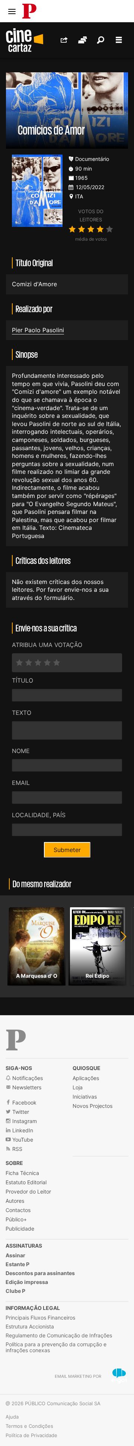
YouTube (22, 1139)
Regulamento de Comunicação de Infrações (59, 1335)
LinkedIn (22, 1130)
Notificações (27, 1078)
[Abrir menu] (12, 11)
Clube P (15, 1291)
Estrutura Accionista (30, 1326)
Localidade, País (39, 815)
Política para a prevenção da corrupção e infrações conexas (56, 1347)
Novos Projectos (92, 1106)
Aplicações (86, 1078)
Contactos (18, 1210)
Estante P (17, 1264)
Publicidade (20, 1228)
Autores (15, 1201)
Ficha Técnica (22, 1173)
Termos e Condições (29, 1426)
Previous (15, 946)
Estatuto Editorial (26, 1182)
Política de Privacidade (31, 1435)
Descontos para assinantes (40, 1273)
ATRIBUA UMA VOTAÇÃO (47, 644)
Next (119, 946)
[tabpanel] (36, 946)
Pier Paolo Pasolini (38, 330)
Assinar (15, 1255)
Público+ (16, 1219)
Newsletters (26, 1087)
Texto (21, 712)
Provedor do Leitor (28, 1191)
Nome (21, 751)
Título (22, 680)
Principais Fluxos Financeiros (40, 1317)
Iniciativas (85, 1096)
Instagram (24, 1121)
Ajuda (12, 1417)
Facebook (23, 1102)
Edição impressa (27, 1282)
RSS (16, 1149)
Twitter (20, 1112)
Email (21, 782)
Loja (78, 1087)
